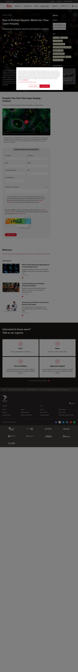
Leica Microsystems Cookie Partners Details (27, 82)
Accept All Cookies (45, 86)
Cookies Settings (33, 86)
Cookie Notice (25, 80)
